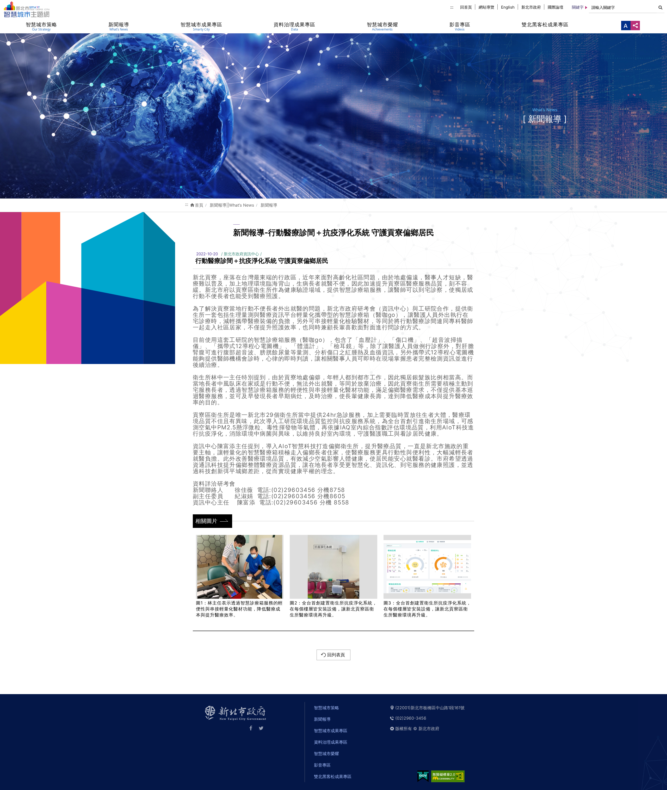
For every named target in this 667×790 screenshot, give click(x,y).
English (508, 7)
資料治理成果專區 (330, 742)
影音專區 (322, 765)
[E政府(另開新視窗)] (423, 776)
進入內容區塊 (12, 3)
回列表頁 (336, 654)
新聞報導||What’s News (232, 205)
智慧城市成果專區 (330, 730)
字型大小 (626, 25)
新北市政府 (531, 7)
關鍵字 (578, 7)
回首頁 (466, 7)
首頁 (199, 205)
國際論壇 (555, 7)
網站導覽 (486, 7)
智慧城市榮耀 (326, 753)
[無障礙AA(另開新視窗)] (448, 776)
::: (451, 7)
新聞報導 (269, 205)
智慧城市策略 (326, 707)
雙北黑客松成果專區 (332, 776)
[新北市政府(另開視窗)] (235, 712)
